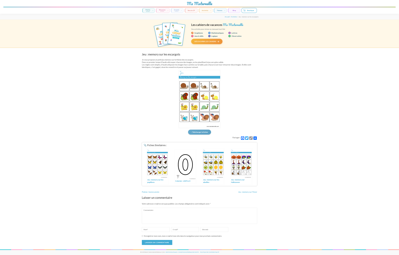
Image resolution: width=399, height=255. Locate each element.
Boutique (250, 10)
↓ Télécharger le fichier (199, 132)
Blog (234, 10)
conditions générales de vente (188, 252)
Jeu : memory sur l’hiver (247, 192)
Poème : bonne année (150, 192)
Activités (205, 10)
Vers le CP (191, 10)
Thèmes (219, 10)
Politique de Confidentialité (209, 252)
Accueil (227, 17)
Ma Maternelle (199, 3)
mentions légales (171, 252)
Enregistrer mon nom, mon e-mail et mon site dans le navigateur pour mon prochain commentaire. (183, 236)
